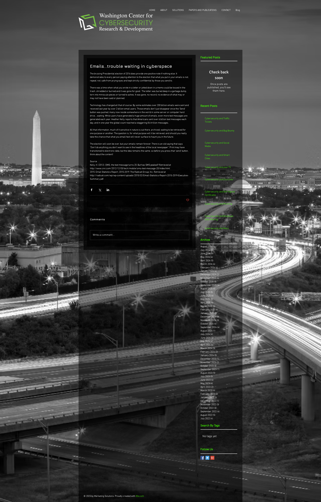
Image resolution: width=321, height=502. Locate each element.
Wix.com (140, 496)
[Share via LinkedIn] (108, 189)
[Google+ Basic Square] (212, 458)
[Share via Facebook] (91, 189)
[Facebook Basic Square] (202, 458)
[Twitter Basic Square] (207, 458)
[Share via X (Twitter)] (99, 189)
